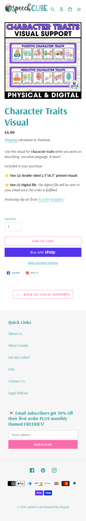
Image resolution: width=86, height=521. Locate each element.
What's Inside (18, 345)
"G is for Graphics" (51, 199)
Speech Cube (35, 507)
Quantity (10, 218)
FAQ (11, 369)
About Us (15, 333)
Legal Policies (18, 392)
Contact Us (16, 381)
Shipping (11, 140)
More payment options (43, 263)
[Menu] (79, 9)
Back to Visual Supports (46, 294)
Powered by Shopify (56, 507)
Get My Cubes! (19, 357)
